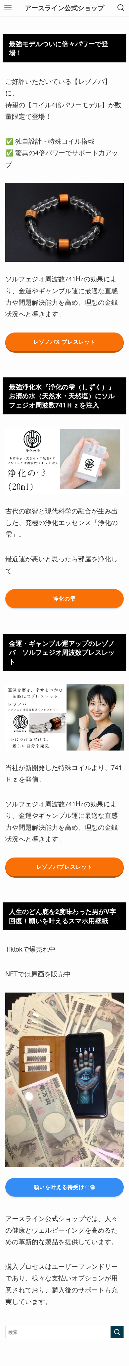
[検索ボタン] (121, 8)
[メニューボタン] (8, 8)
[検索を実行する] (117, 1332)
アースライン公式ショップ (64, 8)
